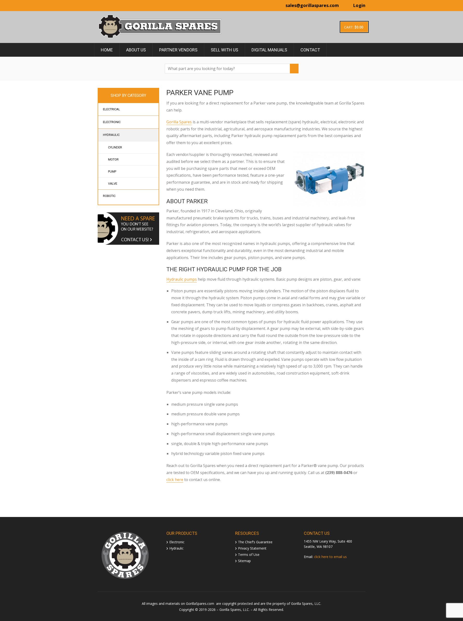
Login (359, 5)
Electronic (112, 122)
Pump (112, 171)
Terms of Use (248, 554)
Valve (112, 183)
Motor (113, 159)
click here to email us (330, 556)
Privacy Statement (252, 548)
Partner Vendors (178, 49)
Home (107, 49)
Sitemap (244, 560)
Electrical (111, 109)
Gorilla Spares (179, 122)
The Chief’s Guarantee (255, 542)
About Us (136, 49)
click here (174, 479)
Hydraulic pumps (181, 279)
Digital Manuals (269, 49)
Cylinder (115, 147)
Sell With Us (224, 49)
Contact (310, 49)
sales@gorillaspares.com (312, 5)
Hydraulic (111, 135)
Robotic (109, 196)
